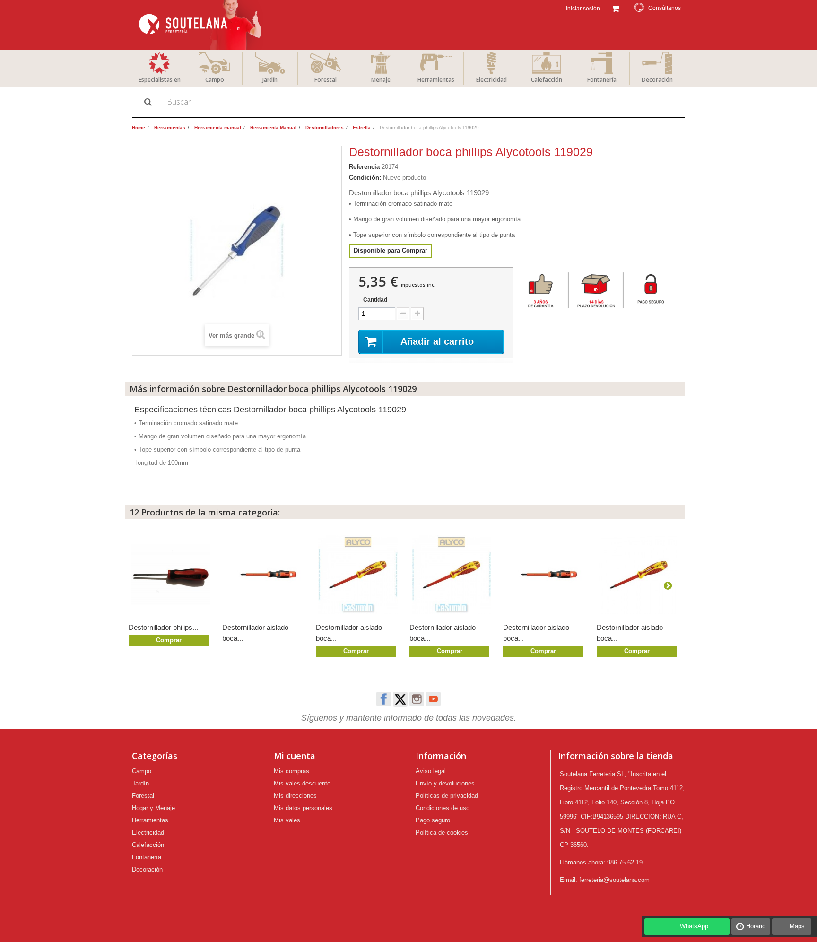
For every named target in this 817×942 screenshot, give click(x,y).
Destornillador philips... (163, 627)
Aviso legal (431, 771)
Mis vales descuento (302, 783)
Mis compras (291, 771)
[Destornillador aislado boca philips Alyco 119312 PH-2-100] (358, 574)
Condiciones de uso (442, 807)
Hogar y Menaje (153, 807)
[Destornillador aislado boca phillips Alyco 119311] (451, 574)
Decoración (657, 80)
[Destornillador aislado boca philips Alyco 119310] (639, 574)
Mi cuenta (294, 755)
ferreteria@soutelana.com (614, 879)
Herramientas (435, 80)
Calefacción (546, 80)
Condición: (365, 177)
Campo (214, 80)
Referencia (364, 166)
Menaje (381, 80)
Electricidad (491, 80)
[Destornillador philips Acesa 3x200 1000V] (171, 574)
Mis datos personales (303, 807)
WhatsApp (694, 926)
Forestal (325, 80)
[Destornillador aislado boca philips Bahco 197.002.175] (264, 574)
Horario (755, 926)
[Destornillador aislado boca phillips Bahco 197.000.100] (545, 574)
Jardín (270, 80)
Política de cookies (442, 832)
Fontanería (602, 80)
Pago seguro (433, 820)
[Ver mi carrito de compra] (615, 7)
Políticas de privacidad (447, 795)
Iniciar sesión (582, 8)
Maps (797, 926)
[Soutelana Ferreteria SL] (201, 25)
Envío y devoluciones (445, 783)
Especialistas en (160, 80)
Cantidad (375, 300)
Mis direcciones (295, 795)
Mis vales (287, 820)
